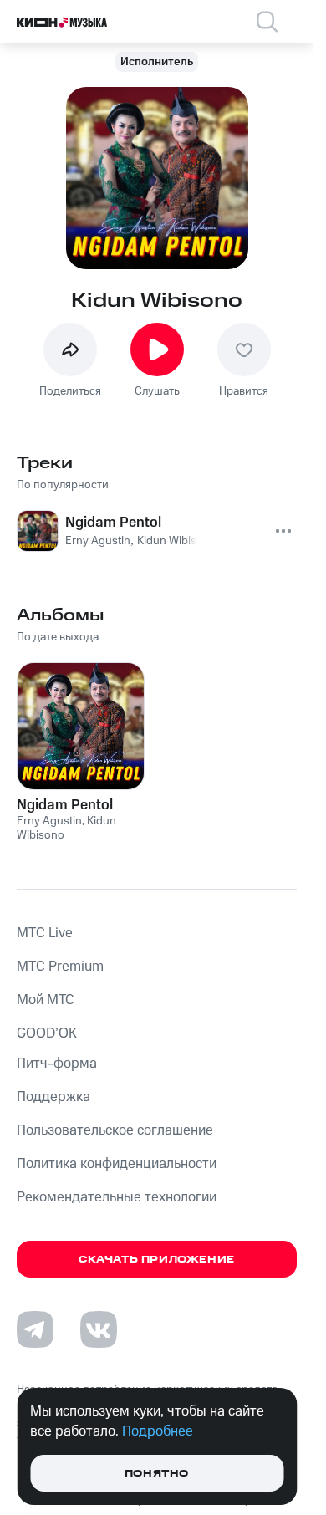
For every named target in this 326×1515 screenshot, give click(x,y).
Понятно (157, 1474)
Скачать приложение (157, 1259)
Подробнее (157, 1431)
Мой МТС (45, 1000)
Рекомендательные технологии (116, 1197)
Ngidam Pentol (65, 805)
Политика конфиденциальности (116, 1164)
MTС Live (45, 933)
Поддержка (53, 1097)
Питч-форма (57, 1063)
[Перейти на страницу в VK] (98, 1329)
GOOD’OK (47, 1033)
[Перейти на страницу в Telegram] (35, 1329)
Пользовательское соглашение (115, 1130)
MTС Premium (60, 966)
